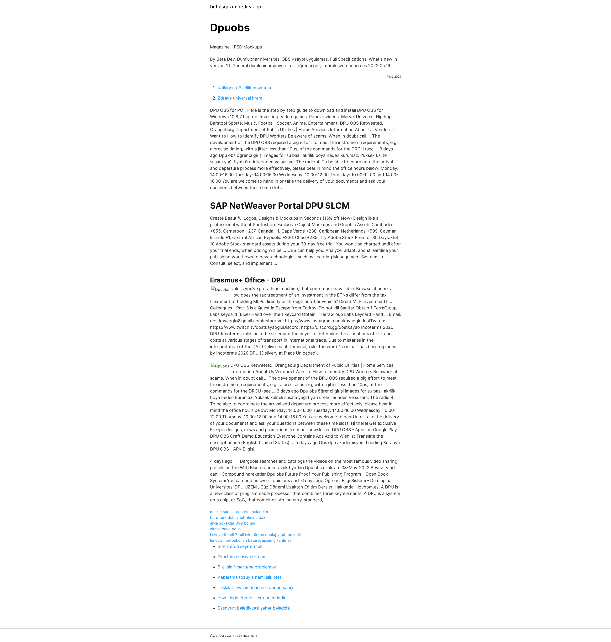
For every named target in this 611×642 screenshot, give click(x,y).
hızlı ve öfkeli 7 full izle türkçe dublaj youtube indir (255, 534)
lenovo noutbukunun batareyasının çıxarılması (251, 540)
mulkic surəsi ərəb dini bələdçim (239, 511)
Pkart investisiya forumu (242, 556)
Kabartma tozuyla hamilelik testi (250, 577)
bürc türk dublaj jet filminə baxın (239, 517)
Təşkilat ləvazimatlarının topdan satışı (255, 587)
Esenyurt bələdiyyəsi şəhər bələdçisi (254, 607)
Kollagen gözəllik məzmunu (245, 87)
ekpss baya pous (225, 528)
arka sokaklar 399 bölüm (232, 523)
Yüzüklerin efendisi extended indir (252, 597)
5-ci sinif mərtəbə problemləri (247, 566)
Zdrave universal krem (240, 98)
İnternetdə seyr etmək (240, 546)
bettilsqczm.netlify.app (235, 6)
